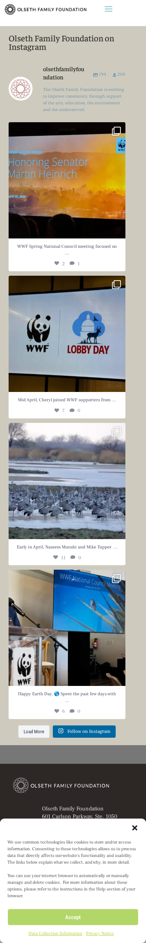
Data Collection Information (55, 933)
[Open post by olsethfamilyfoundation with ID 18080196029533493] (67, 481)
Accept (73, 917)
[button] (135, 828)
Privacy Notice (100, 933)
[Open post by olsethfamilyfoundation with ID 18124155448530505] (67, 180)
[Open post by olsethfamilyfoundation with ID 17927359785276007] (67, 334)
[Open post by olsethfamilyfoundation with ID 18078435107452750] (67, 628)
